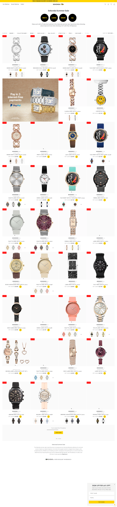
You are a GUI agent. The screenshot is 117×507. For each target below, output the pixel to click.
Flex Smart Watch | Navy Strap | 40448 (100, 154)
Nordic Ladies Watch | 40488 (44, 327)
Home (56, 438)
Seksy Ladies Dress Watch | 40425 (16, 327)
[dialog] (114, 504)
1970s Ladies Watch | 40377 (72, 154)
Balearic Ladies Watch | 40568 (44, 414)
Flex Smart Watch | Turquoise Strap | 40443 (72, 198)
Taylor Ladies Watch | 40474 (100, 327)
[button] (116, 1)
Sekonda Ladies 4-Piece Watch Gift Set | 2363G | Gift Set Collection (16, 371)
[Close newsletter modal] (114, 484)
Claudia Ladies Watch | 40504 (72, 111)
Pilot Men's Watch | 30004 (101, 284)
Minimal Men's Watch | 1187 (100, 198)
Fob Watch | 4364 (100, 111)
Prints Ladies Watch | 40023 (44, 154)
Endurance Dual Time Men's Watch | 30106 (44, 68)
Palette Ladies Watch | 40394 (73, 327)
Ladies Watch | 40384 (100, 371)
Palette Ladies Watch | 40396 (44, 284)
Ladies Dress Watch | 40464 (100, 241)
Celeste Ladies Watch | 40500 (44, 241)
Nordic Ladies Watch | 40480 (44, 198)
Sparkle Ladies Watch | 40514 (72, 241)
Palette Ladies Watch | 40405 (16, 241)
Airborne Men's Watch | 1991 (16, 414)
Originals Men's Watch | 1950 (100, 414)
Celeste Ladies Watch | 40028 (16, 198)
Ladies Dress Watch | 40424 (72, 284)
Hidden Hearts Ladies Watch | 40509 (16, 154)
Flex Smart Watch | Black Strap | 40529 (100, 68)
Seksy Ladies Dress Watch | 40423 (72, 371)
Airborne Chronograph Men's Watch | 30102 (73, 414)
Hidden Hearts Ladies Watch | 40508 (72, 68)
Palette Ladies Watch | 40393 (44, 371)
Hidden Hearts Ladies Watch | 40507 (16, 68)
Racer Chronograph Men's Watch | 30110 (16, 284)
